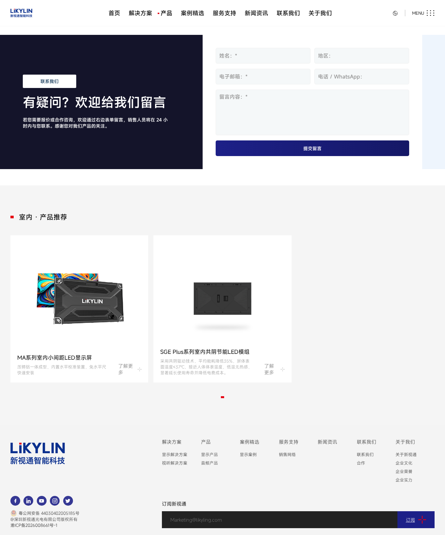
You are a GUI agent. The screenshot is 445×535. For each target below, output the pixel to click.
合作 (361, 463)
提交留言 (312, 148)
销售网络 (287, 454)
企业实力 (403, 480)
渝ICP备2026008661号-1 (33, 525)
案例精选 (192, 13)
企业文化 (403, 463)
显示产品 (209, 454)
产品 (166, 13)
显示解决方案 (174, 454)
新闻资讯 (256, 13)
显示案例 (248, 454)
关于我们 (320, 13)
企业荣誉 (403, 471)
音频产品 (209, 463)
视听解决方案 (174, 463)
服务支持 (224, 13)
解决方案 (140, 13)
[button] (222, 397)
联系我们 (288, 13)
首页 (114, 13)
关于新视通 (406, 454)
